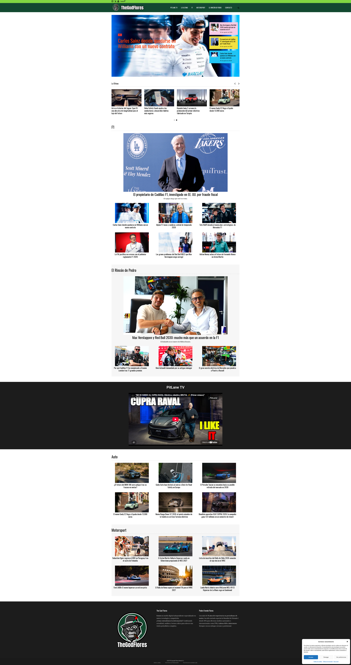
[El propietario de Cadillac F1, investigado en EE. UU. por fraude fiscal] (175, 162)
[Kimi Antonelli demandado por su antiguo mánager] (175, 356)
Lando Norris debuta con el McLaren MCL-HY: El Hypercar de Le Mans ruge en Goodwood (217, 588)
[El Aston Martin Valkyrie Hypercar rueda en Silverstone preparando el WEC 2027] (175, 546)
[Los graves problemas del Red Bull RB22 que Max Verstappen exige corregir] (175, 242)
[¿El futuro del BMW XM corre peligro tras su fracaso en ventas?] (192, 97)
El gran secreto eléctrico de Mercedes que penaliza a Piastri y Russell (217, 369)
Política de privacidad (328, 661)
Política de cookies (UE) (190, 662)
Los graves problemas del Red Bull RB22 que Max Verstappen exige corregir (174, 255)
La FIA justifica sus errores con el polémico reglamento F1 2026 (130, 255)
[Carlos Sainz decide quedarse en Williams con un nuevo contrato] (132, 213)
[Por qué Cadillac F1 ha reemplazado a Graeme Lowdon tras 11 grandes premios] (132, 356)
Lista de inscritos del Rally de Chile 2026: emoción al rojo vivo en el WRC (217, 559)
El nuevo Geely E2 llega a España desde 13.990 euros (156, 109)
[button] (347, 642)
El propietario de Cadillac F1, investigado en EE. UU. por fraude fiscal (175, 194)
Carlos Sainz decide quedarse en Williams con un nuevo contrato (147, 43)
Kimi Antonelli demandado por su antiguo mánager (174, 367)
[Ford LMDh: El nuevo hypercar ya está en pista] (132, 575)
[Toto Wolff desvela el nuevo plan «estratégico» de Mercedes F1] (219, 213)
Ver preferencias (341, 657)
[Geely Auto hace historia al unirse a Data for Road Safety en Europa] (225, 97)
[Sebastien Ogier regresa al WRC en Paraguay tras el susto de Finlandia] (132, 546)
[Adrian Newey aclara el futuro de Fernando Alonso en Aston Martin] (219, 242)
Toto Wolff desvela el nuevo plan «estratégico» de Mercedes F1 (217, 226)
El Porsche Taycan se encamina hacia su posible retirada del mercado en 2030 (217, 486)
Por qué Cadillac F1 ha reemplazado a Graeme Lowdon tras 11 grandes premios (130, 369)
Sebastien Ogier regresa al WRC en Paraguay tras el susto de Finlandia (130, 559)
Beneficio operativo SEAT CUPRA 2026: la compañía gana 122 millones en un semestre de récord (217, 515)
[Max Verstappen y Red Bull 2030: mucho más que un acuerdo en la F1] (175, 305)
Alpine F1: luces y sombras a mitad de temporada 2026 (174, 226)
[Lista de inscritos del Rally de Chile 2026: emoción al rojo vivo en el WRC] (219, 546)
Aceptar (311, 657)
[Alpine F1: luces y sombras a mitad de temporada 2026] (175, 213)
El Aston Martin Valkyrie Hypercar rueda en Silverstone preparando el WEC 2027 (173, 559)
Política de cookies (318, 661)
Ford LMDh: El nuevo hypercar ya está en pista (130, 587)
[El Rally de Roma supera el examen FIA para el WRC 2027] (175, 575)
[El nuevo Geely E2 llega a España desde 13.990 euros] (159, 97)
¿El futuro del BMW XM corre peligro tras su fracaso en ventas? (189, 109)
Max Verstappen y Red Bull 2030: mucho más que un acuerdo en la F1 (175, 337)
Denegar (326, 657)
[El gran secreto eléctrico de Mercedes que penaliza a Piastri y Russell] (219, 356)
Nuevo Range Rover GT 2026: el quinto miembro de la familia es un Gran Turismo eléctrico (174, 515)
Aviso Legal (336, 661)
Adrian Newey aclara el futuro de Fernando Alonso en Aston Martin (217, 255)
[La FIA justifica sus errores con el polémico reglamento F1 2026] (132, 242)
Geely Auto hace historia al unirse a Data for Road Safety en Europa (222, 109)
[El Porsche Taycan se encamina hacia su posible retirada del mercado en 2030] (219, 473)
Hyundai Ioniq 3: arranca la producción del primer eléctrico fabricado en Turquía (123, 111)
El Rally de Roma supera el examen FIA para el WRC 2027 (173, 588)
